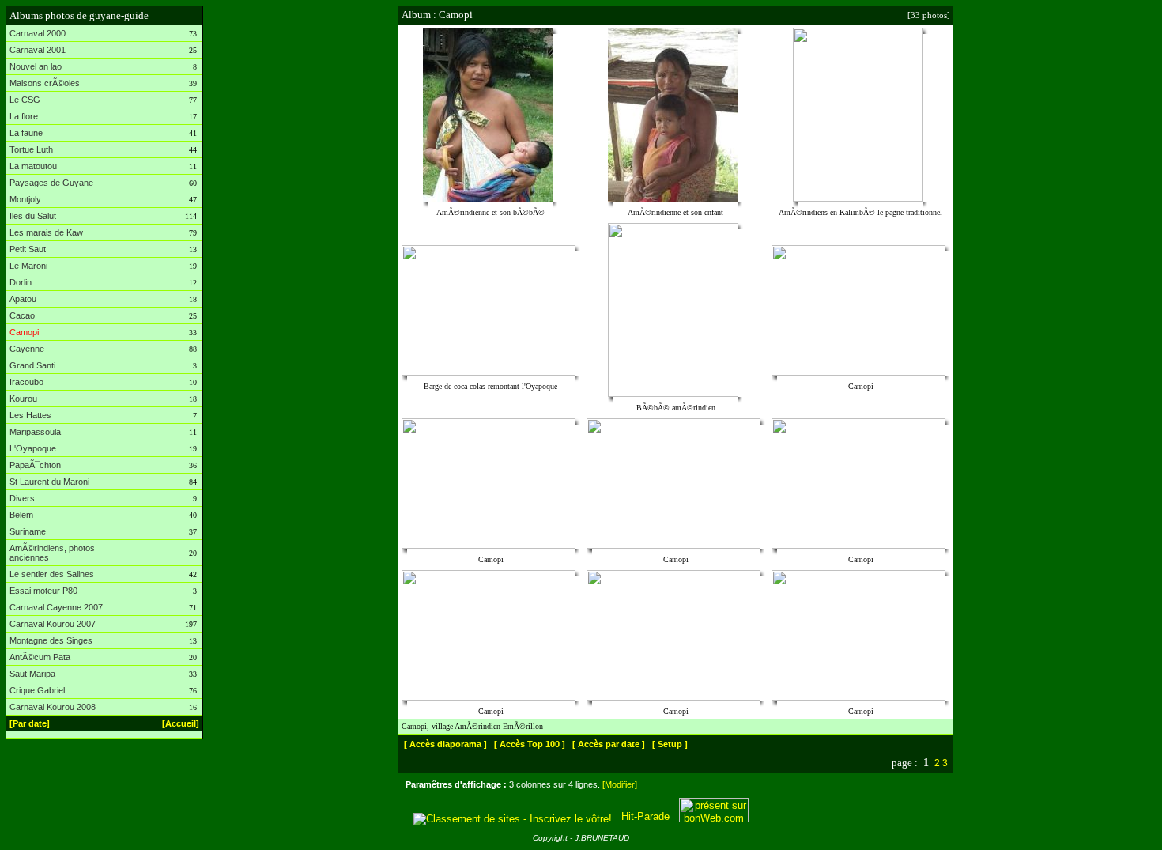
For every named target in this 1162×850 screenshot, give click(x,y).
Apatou (22, 299)
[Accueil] (180, 723)
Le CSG (24, 99)
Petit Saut (27, 249)
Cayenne (26, 348)
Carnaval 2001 (37, 50)
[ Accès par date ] (608, 744)
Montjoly (25, 199)
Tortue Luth (31, 149)
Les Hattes (30, 415)
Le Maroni (28, 265)
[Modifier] (619, 784)
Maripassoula (35, 431)
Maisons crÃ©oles (44, 83)
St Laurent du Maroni (49, 481)
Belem (21, 514)
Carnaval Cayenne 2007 (56, 607)
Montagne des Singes (50, 640)
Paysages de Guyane (51, 182)
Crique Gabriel (37, 690)
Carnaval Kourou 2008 (52, 707)
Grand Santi (32, 365)
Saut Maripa (32, 673)
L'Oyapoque (32, 448)
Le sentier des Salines (51, 574)
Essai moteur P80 (43, 590)
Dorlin (20, 282)
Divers (22, 498)
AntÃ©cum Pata (39, 657)
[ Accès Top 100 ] (529, 744)
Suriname (27, 531)
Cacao (22, 315)
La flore (23, 116)
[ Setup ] (670, 744)
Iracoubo (26, 382)
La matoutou (33, 166)
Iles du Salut (32, 216)
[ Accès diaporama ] (445, 744)
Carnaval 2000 (37, 33)
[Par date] (29, 723)
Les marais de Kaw (46, 232)
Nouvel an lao (35, 66)
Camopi (24, 332)
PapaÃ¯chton (35, 465)
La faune (26, 133)
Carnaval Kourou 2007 (52, 624)
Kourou (23, 398)
